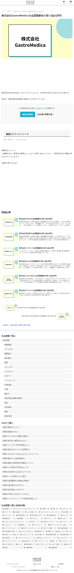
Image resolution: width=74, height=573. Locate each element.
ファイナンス (9, 380)
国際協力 (7, 354)
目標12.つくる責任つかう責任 (14, 476)
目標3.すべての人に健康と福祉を (15, 436)
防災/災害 (8, 416)
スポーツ (7, 376)
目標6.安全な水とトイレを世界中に (16, 449)
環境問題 (7, 345)
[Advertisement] (37, 74)
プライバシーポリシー (19, 567)
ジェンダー (8, 367)
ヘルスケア (8, 371)
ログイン (42, 108)
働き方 (7, 394)
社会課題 (6, 340)
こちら (28, 153)
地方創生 (7, 358)
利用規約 (61, 564)
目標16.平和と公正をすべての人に (16, 494)
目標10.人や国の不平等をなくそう (16, 467)
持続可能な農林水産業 (13, 398)
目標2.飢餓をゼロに (10, 432)
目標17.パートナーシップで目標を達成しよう (20, 499)
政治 (6, 403)
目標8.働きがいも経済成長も (14, 458)
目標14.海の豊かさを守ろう (13, 485)
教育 (6, 363)
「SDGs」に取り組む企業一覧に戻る (16, 325)
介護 (6, 389)
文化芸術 (7, 407)
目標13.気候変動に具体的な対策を (16, 481)
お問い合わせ (37, 564)
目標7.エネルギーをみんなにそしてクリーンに (21, 454)
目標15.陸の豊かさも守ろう (13, 490)
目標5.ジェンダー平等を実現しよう (16, 445)
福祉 (6, 412)
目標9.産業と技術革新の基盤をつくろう (18, 463)
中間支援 (7, 385)
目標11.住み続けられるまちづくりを (17, 472)
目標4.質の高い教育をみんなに (14, 441)
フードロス (8, 349)
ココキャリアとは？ (13, 564)
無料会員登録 (27, 114)
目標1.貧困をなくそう (11, 427)
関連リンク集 (55, 567)
